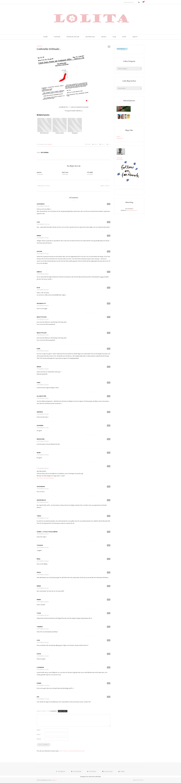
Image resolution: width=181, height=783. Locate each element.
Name (39, 730)
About (135, 37)
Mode (40, 46)
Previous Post (43, 186)
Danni (39, 683)
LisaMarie (40, 667)
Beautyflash (42, 317)
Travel (103, 37)
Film (114, 37)
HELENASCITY (41, 303)
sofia (39, 654)
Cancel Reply (62, 711)
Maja (38, 559)
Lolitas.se (54, 780)
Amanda (40, 412)
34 (109, 46)
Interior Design (73, 37)
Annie (39, 235)
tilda (39, 613)
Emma (39, 586)
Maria (39, 367)
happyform (120, 138)
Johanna (40, 425)
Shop (124, 37)
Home (45, 37)
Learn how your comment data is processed (71, 751)
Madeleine (40, 439)
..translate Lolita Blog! (120, 158)
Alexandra (41, 486)
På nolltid (90, 172)
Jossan (39, 251)
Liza (38, 640)
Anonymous (41, 500)
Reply (108, 204)
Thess (39, 516)
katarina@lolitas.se (132, 210)
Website (39, 739)
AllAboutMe (41, 396)
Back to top (138, 780)
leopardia (40, 204)
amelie (39, 272)
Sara (38, 382)
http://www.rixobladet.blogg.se (45, 478)
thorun (40, 545)
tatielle (118, 136)
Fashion (57, 37)
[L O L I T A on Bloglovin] (122, 50)
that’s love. (65, 172)
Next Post (105, 186)
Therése (40, 626)
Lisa (38, 222)
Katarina (48, 144)
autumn (39, 172)
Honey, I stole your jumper (47, 532)
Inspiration (90, 37)
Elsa (38, 287)
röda (69, 107)
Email (39, 734)
